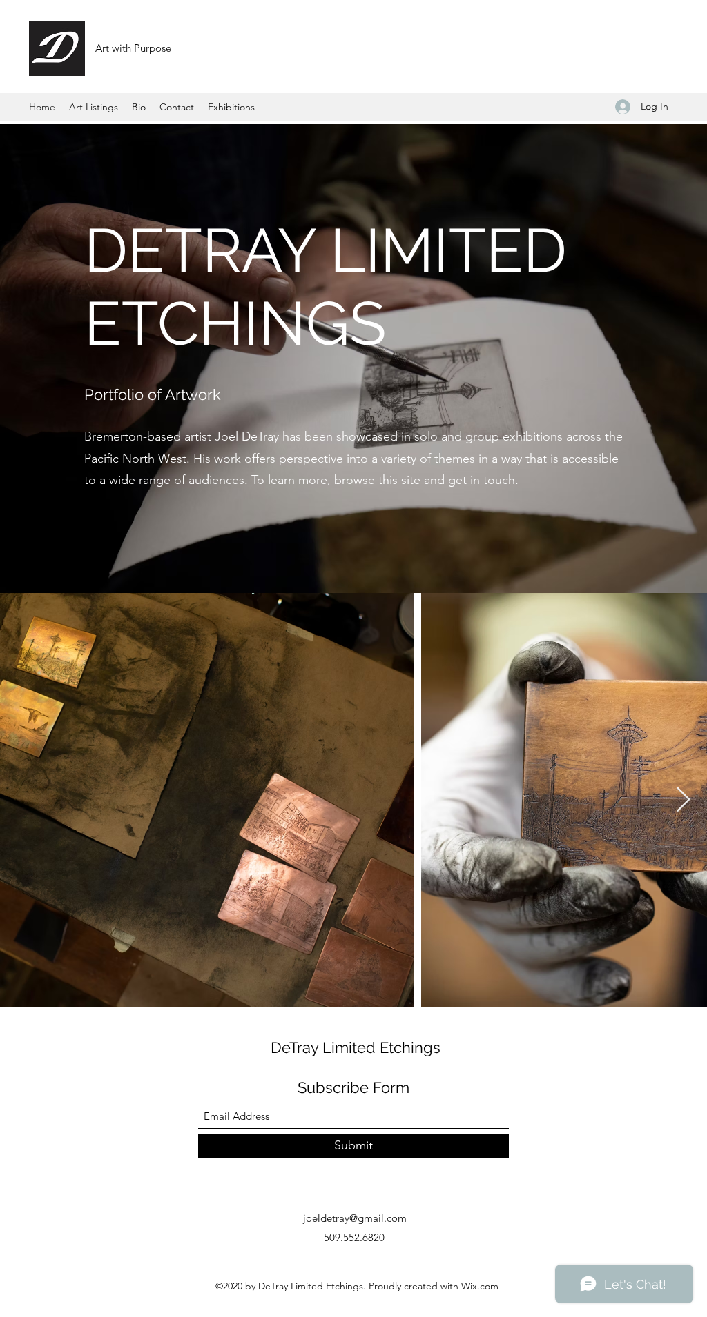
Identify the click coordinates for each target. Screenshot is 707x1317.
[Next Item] (683, 800)
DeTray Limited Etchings (355, 1047)
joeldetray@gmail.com (355, 1218)
